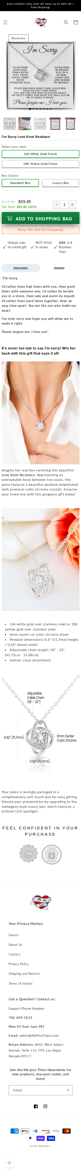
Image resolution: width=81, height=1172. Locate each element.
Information (21, 267)
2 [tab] (33, 109)
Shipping (59, 267)
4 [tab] (40, 109)
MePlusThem (43, 1146)
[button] (5, 22)
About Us (15, 944)
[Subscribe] (67, 1090)
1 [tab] (30, 109)
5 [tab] (44, 109)
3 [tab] (37, 109)
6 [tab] (47, 109)
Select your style (14, 146)
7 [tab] (50, 109)
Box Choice (10, 175)
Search (14, 935)
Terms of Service (21, 983)
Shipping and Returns (24, 973)
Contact (14, 954)
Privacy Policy (19, 964)
